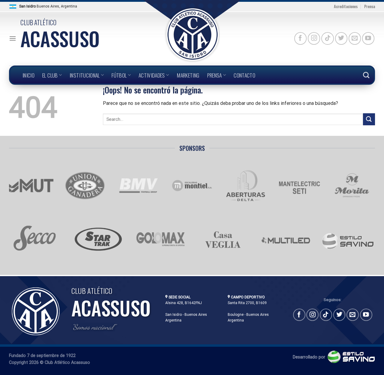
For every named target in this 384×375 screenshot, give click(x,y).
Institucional (85, 75)
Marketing (188, 75)
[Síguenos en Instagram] (314, 38)
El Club (50, 75)
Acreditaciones (346, 6)
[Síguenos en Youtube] (368, 38)
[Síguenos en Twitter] (341, 38)
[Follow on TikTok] (327, 38)
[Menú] (12, 38)
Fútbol (119, 75)
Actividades (152, 75)
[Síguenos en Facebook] (300, 38)
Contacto (244, 75)
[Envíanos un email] (355, 38)
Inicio (28, 75)
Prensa (369, 6)
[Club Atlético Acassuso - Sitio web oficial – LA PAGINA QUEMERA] (192, 34)
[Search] (366, 75)
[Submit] (369, 119)
